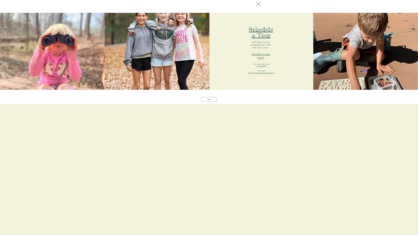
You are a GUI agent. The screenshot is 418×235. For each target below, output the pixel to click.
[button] (258, 4)
